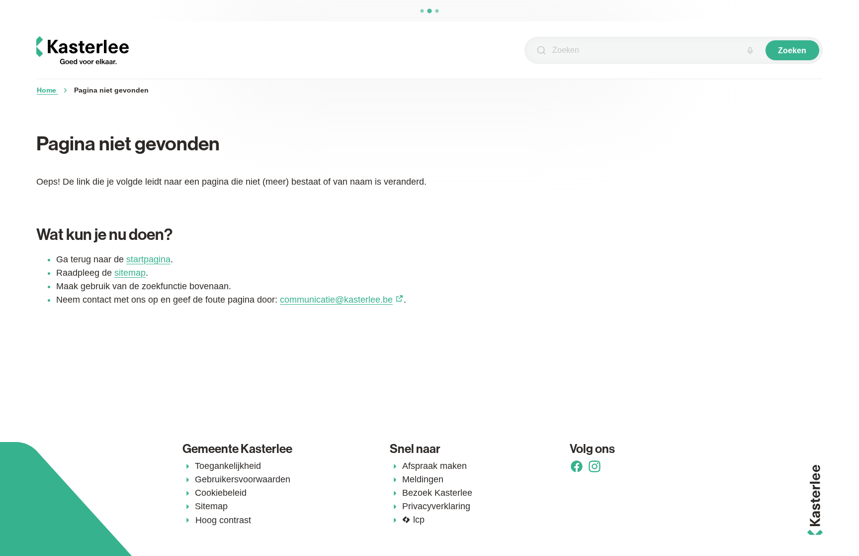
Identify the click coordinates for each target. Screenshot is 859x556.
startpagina (148, 259)
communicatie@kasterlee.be (336, 300)
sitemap (130, 273)
